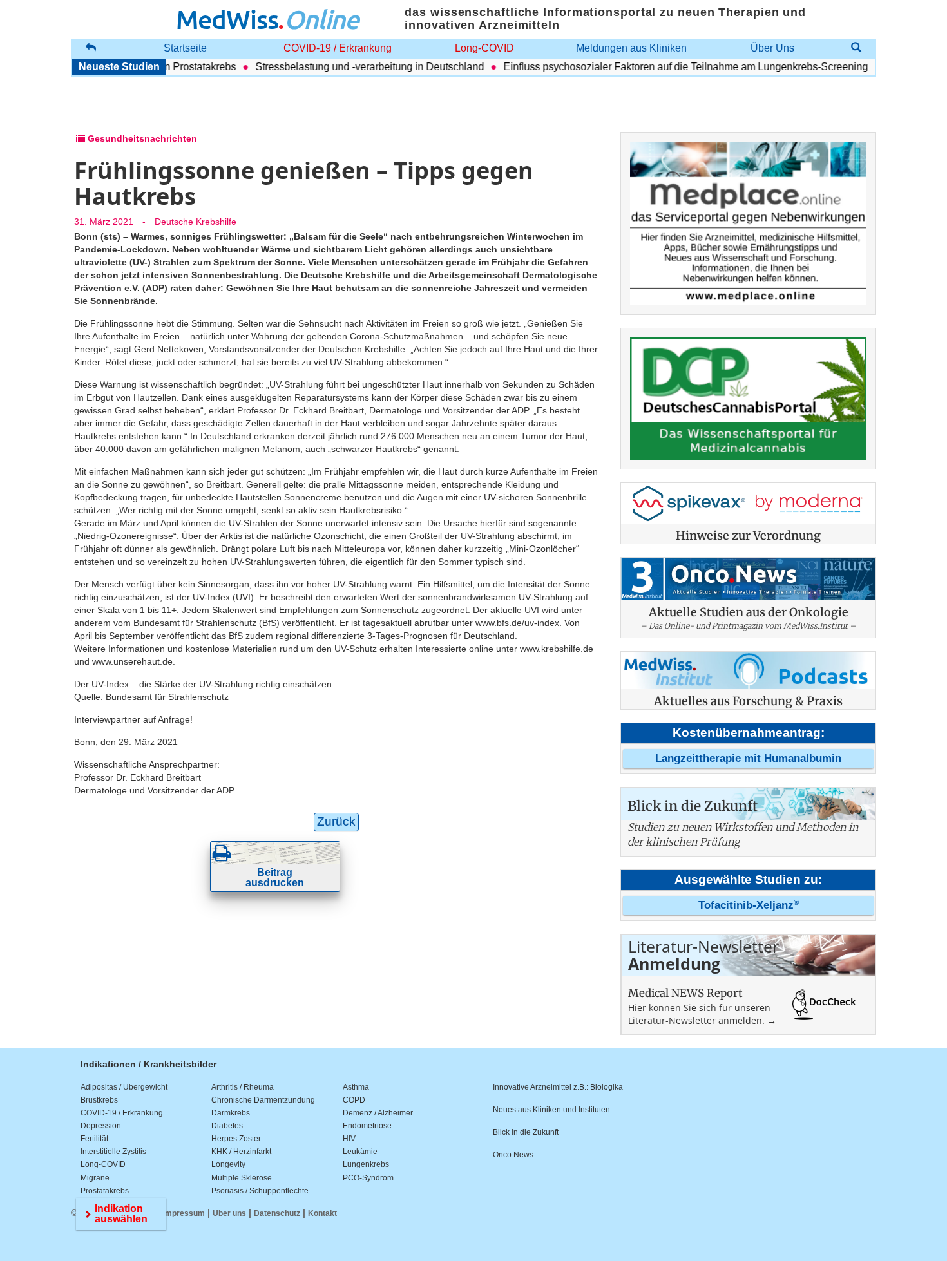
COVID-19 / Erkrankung (337, 48)
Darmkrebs (230, 1112)
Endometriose (367, 1125)
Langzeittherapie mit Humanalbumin (748, 758)
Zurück (336, 821)
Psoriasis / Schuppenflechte (260, 1190)
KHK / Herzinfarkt (241, 1151)
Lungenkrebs (366, 1164)
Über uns (229, 1213)
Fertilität (94, 1138)
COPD (354, 1100)
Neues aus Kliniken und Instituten (551, 1109)
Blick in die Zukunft (526, 1132)
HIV (349, 1138)
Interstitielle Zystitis (113, 1151)
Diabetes (227, 1125)
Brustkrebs (99, 1100)
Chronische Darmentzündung (263, 1100)
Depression (101, 1125)
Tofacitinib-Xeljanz (748, 905)
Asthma (356, 1087)
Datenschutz (277, 1213)
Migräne (95, 1177)
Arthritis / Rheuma (242, 1087)
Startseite (185, 48)
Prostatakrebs (105, 1190)
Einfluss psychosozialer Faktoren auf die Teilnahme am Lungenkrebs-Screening (668, 66)
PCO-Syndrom (368, 1177)
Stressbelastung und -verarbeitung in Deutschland (352, 66)
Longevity (228, 1164)
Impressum (184, 1213)
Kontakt (322, 1213)
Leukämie (360, 1151)
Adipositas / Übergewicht (124, 1087)
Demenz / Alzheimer (378, 1112)
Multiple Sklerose (241, 1177)
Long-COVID (484, 48)
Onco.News (513, 1154)
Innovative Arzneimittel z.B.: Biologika (558, 1087)
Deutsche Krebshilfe (195, 221)
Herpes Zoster (236, 1138)
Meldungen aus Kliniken (631, 48)
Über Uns (772, 48)
